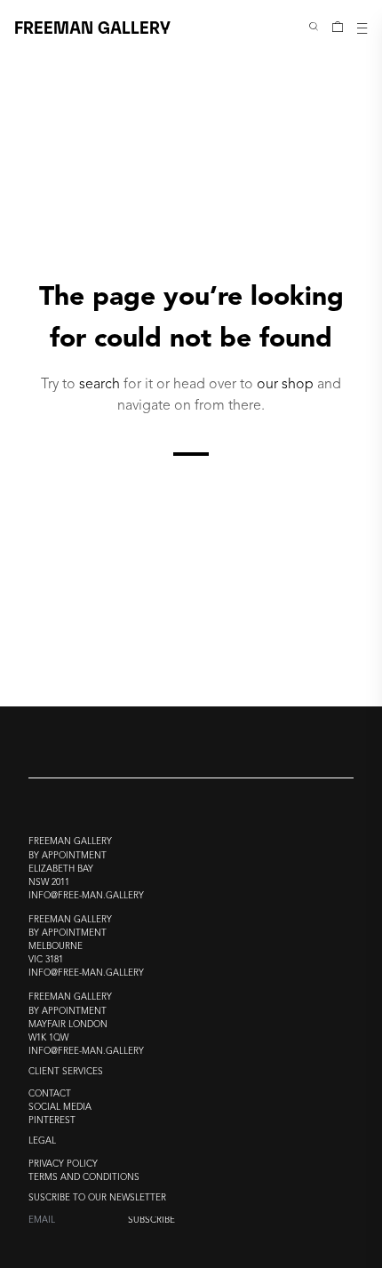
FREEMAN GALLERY (92, 26)
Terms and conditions (83, 1178)
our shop (285, 385)
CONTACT (49, 1094)
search (99, 385)
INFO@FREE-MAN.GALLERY (86, 896)
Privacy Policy (63, 1164)
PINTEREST (52, 1121)
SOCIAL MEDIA (60, 1107)
